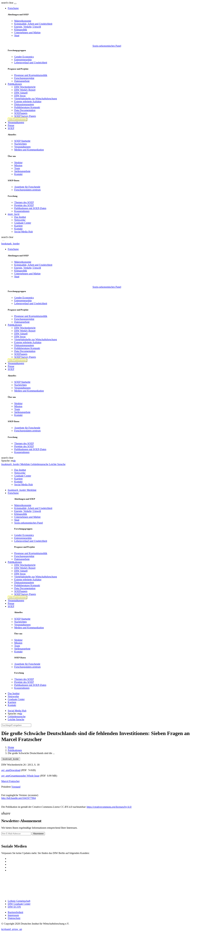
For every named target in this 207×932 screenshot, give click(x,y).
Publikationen (15, 750)
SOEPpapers (20, 113)
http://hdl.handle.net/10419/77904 (18, 798)
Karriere (18, 225)
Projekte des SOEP (24, 205)
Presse (11, 125)
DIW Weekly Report (24, 89)
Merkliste (22, 490)
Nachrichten (20, 143)
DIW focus (20, 95)
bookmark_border (10, 243)
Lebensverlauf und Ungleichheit (30, 62)
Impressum (13, 915)
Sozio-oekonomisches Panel (107, 45)
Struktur (18, 162)
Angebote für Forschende (27, 186)
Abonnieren (38, 833)
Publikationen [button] (15, 84)
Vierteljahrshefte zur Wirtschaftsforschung (35, 98)
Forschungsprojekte (24, 78)
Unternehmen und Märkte (27, 32)
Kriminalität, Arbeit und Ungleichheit (33, 23)
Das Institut (20, 217)
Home (11, 747)
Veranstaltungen (16, 122)
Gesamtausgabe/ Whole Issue (20, 775)
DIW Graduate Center (19, 903)
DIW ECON (14, 906)
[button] (7, 2)
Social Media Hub (23, 231)
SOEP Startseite (22, 141)
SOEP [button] (11, 128)
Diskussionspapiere (24, 104)
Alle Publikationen (17, 119)
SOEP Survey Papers (25, 116)
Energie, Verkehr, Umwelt (27, 26)
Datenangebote (22, 81)
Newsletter (6, 839)
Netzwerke (19, 220)
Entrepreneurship (23, 59)
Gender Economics (24, 56)
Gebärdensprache (17, 716)
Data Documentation (24, 110)
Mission (18, 165)
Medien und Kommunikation (29, 149)
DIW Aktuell (20, 92)
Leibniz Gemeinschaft (19, 901)
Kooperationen (21, 211)
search (4, 2)
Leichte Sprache (16, 719)
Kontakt (18, 174)
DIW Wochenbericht (24, 86)
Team (17, 168)
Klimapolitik (20, 29)
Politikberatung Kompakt (27, 107)
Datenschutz (14, 918)
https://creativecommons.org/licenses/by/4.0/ (109, 806)
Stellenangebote (22, 171)
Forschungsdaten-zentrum (27, 189)
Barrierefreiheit (15, 912)
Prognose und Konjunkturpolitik (30, 75)
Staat (16, 35)
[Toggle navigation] (15, 3)
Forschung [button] (13, 8)
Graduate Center (22, 222)
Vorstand (15, 786)
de (14, 460)
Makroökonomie (22, 20)
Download (10, 770)
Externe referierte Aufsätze (27, 101)
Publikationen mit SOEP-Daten (30, 208)
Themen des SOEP (24, 202)
